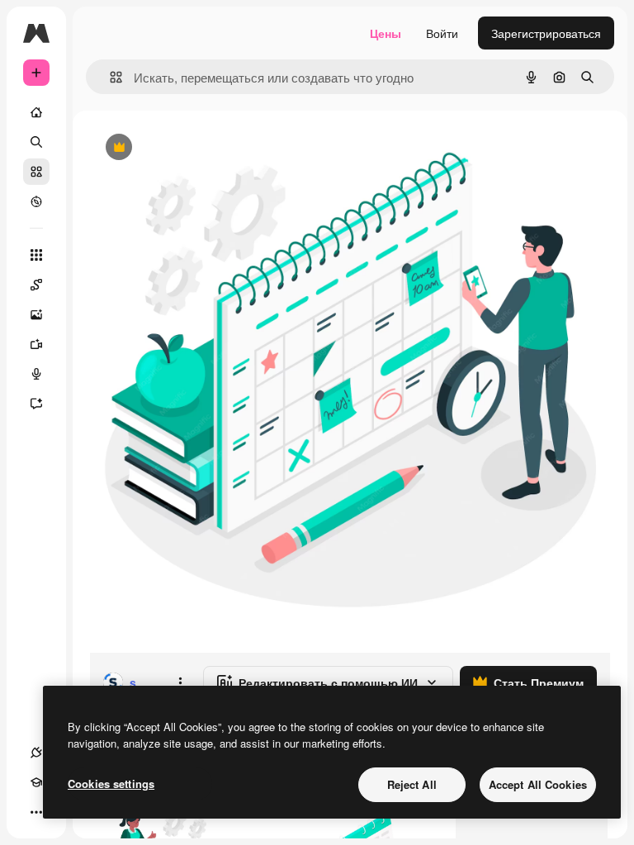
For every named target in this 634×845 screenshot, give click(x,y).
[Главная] (36, 112)
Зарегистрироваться (546, 33)
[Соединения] (36, 752)
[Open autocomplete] (109, 77)
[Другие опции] (179, 682)
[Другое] (36, 812)
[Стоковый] (36, 171)
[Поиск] (36, 142)
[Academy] (36, 782)
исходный (200, 148)
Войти (442, 33)
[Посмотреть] (36, 201)
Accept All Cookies (538, 784)
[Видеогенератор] (36, 344)
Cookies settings (111, 783)
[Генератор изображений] (36, 314)
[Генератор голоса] (36, 374)
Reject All (412, 784)
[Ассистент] (36, 403)
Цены (385, 33)
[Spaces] (36, 284)
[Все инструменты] (36, 255)
